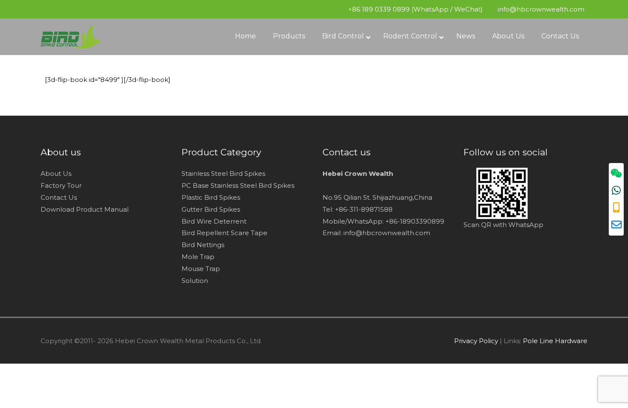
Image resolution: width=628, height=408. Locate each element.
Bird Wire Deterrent (214, 221)
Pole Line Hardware (555, 341)
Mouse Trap (201, 269)
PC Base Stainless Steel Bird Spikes (238, 185)
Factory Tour (61, 185)
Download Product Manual (85, 209)
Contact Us (59, 197)
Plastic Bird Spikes (211, 197)
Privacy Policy (476, 341)
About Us (56, 173)
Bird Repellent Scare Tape (224, 233)
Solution (196, 281)
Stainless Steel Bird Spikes (223, 173)
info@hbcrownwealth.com (540, 9)
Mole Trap (198, 257)
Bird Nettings (203, 245)
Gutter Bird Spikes (211, 209)
